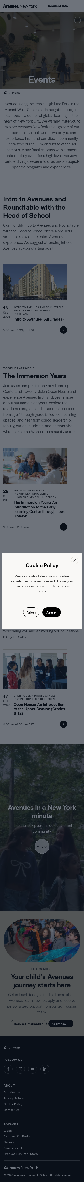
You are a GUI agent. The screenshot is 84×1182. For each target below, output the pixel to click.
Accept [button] (51, 612)
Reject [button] (31, 612)
